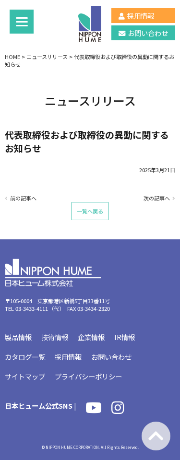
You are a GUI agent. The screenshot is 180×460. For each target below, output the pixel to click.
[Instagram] (117, 410)
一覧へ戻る (90, 211)
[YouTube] (93, 410)
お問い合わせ (148, 33)
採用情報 (140, 16)
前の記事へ (23, 198)
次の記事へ (157, 198)
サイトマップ (25, 376)
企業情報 (91, 337)
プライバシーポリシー (88, 376)
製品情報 (18, 337)
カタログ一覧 (25, 357)
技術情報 (54, 337)
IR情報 (124, 337)
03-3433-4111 (31, 308)
